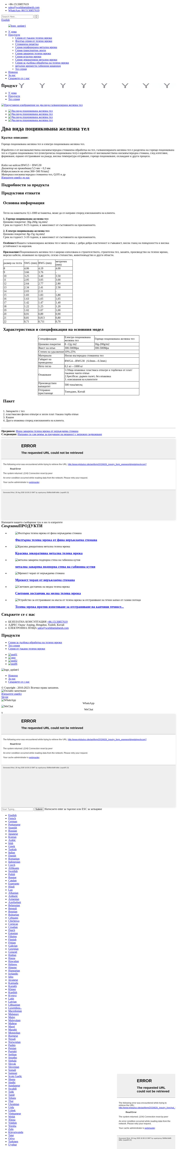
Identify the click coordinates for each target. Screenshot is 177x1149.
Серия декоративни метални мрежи (36, 59)
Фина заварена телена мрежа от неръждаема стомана (47, 431)
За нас (12, 75)
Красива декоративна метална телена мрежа (49, 553)
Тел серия (21, 68)
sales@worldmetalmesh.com (53, 627)
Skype (4, 697)
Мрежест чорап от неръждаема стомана (45, 580)
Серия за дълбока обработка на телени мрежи (42, 62)
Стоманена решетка (27, 44)
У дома (12, 31)
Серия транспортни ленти (30, 50)
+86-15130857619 (57, 621)
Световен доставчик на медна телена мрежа (48, 593)
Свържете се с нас (19, 78)
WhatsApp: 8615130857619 (23, 10)
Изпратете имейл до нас (15, 177)
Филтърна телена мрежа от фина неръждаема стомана (56, 540)
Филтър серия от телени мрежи (33, 41)
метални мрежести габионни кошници (38, 65)
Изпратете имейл (11, 693)
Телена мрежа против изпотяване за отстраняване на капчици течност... (69, 607)
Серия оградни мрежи (28, 56)
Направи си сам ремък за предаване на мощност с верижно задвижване (60, 434)
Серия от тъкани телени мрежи (33, 37)
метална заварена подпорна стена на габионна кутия (55, 566)
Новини (13, 72)
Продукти (14, 34)
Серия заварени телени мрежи (33, 53)
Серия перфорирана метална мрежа (36, 47)
